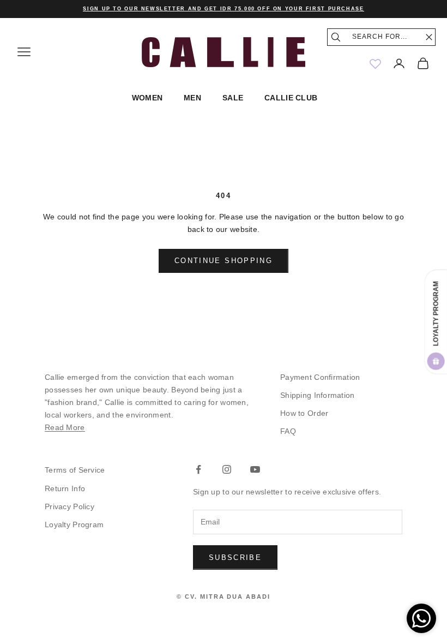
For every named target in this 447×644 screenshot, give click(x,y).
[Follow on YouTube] (255, 469)
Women (147, 97)
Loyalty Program (74, 524)
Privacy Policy (69, 506)
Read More (65, 427)
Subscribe (235, 557)
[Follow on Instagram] (226, 469)
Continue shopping (223, 261)
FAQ (288, 431)
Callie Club (290, 97)
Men (192, 97)
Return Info (65, 488)
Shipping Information (317, 395)
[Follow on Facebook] (198, 469)
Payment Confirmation (320, 377)
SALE (232, 97)
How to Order (304, 413)
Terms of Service (75, 470)
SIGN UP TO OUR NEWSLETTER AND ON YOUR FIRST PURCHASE (223, 8)
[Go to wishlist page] (375, 63)
